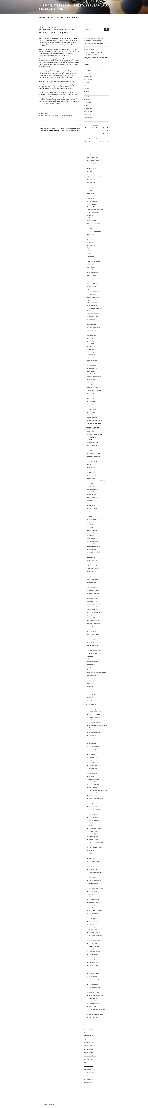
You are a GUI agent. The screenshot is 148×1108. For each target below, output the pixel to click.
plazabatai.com (91, 500)
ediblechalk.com (91, 686)
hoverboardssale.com (92, 185)
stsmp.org (89, 190)
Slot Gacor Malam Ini (89, 1069)
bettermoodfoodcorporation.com (95, 176)
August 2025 (87, 85)
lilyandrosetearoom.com (95, 844)
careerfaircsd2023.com (93, 409)
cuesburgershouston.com (95, 722)
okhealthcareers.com (92, 154)
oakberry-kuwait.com (92, 579)
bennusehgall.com (91, 491)
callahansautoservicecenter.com (95, 552)
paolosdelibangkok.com (93, 639)
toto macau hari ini (89, 1072)
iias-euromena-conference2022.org (96, 481)
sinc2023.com (90, 439)
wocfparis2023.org (91, 437)
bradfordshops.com (92, 360)
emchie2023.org (91, 459)
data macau (87, 1086)
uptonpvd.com (92, 864)
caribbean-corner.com (94, 929)
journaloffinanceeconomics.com (97, 1009)
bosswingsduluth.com (92, 617)
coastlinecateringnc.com (95, 720)
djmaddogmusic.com (94, 899)
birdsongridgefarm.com (94, 954)
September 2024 (88, 117)
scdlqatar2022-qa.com (92, 442)
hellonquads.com (91, 505)
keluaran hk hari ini (72, 17)
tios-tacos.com (92, 812)
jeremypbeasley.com (92, 294)
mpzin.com (89, 250)
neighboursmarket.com (94, 968)
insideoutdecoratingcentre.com (95, 313)
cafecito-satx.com (93, 814)
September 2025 (88, 82)
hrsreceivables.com (92, 278)
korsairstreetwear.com (94, 779)
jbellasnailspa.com (91, 626)
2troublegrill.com (93, 866)
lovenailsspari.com (91, 576)
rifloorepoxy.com (93, 858)
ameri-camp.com (91, 275)
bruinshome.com (93, 831)
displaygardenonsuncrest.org (94, 675)
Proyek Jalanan (60, 17)
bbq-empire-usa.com (92, 678)
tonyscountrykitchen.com (93, 623)
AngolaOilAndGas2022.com (94, 387)
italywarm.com (92, 1006)
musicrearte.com (91, 664)
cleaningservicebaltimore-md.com (97, 711)
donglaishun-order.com (92, 598)
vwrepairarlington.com (94, 709)
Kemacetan (51, 17)
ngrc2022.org (90, 346)
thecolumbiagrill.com (92, 445)
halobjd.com (90, 215)
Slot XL (85, 1062)
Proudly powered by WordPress (46, 1104)
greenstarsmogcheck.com (93, 546)
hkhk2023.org (90, 395)
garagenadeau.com (92, 305)
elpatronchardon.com (92, 596)
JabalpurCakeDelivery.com (93, 212)
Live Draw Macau (88, 1045)
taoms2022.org (91, 478)
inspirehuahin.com (91, 289)
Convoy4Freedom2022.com (94, 390)
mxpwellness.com (93, 883)
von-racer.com (90, 563)
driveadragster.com (93, 738)
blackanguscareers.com (95, 970)
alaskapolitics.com (91, 187)
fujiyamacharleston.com (93, 593)
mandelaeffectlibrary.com (93, 196)
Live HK (86, 1032)
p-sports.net (92, 776)
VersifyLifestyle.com (92, 228)
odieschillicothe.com (92, 538)
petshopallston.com (93, 781)
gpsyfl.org (89, 700)
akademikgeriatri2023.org (93, 453)
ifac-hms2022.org (91, 475)
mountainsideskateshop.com (96, 940)
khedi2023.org (90, 450)
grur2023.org (90, 393)
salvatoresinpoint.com (92, 316)
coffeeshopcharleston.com (93, 565)
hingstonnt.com (91, 179)
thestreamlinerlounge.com (95, 979)
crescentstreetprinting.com (95, 732)
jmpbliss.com (90, 264)
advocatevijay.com (91, 365)
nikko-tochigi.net (93, 927)
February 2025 (87, 102)
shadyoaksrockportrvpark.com (94, 522)
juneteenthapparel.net (94, 1003)
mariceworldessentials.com (94, 604)
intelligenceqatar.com (92, 217)
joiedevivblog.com (93, 957)
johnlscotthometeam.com (93, 322)
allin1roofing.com (93, 905)
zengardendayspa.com (94, 823)
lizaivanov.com (92, 743)
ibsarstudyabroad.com (92, 489)
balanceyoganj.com (92, 201)
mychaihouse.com (91, 628)
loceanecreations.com (94, 951)
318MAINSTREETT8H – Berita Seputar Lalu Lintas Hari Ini (73, 7)
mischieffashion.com (92, 330)
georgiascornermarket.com (94, 554)
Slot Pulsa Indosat (88, 1035)
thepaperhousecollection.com (96, 888)
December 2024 (88, 108)
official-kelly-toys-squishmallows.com (96, 672)
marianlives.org (91, 165)
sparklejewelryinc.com (94, 825)
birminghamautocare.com (93, 620)
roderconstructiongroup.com (94, 497)
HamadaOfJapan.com (92, 226)
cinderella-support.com (92, 283)
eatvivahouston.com (94, 757)
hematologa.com (93, 740)
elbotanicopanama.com (93, 519)
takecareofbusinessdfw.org (93, 223)
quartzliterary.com (91, 582)
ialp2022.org (90, 470)
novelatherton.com (93, 984)
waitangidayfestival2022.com (94, 420)
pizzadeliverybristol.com (93, 544)
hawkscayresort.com (92, 502)
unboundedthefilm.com (93, 160)
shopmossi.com (92, 877)
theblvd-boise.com (91, 338)
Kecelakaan (42, 17)
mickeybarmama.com (92, 648)
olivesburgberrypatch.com (95, 847)
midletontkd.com (93, 918)
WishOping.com (91, 239)
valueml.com (90, 259)
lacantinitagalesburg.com (93, 541)
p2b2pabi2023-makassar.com (94, 434)
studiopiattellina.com (92, 587)
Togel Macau (87, 1039)
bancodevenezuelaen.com (93, 174)
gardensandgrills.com (94, 921)
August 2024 (87, 120)
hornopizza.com (93, 735)
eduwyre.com (90, 332)
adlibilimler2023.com (92, 368)
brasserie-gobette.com (92, 661)
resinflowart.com (93, 773)
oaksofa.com (90, 691)
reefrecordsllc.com (93, 801)
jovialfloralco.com (91, 319)
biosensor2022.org (91, 467)
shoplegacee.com (91, 242)
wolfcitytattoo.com (93, 836)
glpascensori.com (93, 855)
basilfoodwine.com (93, 924)
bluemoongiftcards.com (94, 932)
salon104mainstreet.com (93, 568)
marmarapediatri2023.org (93, 456)
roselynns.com (90, 198)
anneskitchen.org (93, 795)
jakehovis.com (90, 615)
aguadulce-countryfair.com (93, 612)
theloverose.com (93, 768)
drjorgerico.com (91, 267)
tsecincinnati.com (91, 494)
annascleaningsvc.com (94, 834)
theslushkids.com (93, 850)
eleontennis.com (91, 354)
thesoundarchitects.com (95, 902)
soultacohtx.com (91, 694)
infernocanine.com (93, 886)
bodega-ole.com (93, 976)
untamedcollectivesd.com (95, 880)
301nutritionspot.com (94, 946)
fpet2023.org (90, 341)
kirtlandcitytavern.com (94, 943)
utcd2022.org (90, 464)
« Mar (88, 146)
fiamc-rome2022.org (92, 601)
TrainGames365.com (92, 206)
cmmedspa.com (93, 916)
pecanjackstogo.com (94, 820)
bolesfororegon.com (94, 973)
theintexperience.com (92, 157)
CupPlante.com (91, 248)
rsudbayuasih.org (93, 998)
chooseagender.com (92, 182)
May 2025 (86, 94)
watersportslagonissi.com (93, 327)
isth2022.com (90, 431)
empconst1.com (91, 280)
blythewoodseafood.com (93, 637)
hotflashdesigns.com (92, 302)
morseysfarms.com (92, 667)
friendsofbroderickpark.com (94, 585)
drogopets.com (91, 683)
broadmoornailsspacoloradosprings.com (98, 790)
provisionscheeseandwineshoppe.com (96, 448)
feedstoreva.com (91, 680)
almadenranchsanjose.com (93, 363)
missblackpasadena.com (95, 792)
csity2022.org (90, 486)
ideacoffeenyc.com (92, 535)
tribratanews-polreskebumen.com (97, 995)
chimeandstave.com (94, 762)
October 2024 (87, 114)
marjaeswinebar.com (92, 530)
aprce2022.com (91, 379)
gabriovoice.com (93, 771)
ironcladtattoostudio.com (95, 828)
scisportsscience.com (94, 1017)
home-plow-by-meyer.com (95, 749)
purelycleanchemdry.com (93, 237)
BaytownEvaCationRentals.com (95, 209)
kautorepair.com (91, 527)
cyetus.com (90, 357)
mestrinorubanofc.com (94, 981)
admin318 (55, 27)
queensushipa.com (91, 269)
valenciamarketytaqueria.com (96, 798)
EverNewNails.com (92, 311)
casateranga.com (93, 869)
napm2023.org (90, 398)
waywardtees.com (91, 168)
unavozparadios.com (92, 513)
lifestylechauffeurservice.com (94, 308)
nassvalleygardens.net (94, 987)
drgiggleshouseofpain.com (93, 300)
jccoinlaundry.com (91, 524)
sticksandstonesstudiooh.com (96, 872)
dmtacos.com (92, 729)
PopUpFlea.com (91, 256)
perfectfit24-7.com (92, 557)
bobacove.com (90, 642)
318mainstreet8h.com (92, 574)
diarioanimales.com (92, 508)
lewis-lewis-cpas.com (92, 352)
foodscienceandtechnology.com (96, 1014)
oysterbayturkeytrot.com (95, 839)
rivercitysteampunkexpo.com (96, 935)
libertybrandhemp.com (94, 962)
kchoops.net (92, 938)
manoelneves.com (91, 193)
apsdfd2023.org (91, 401)
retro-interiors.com (91, 335)
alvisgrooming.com (91, 631)
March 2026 (87, 68)
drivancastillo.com (93, 913)
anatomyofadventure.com (95, 910)
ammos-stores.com (93, 948)
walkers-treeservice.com (95, 875)
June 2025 (86, 91)
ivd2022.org (90, 483)
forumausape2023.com (93, 404)
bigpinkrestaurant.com (92, 286)
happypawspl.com (91, 549)
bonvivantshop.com (92, 245)
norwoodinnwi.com (93, 965)
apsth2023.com (91, 412)
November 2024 (88, 111)
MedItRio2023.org (91, 415)
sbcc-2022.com (91, 384)
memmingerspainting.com (93, 291)
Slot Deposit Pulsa (88, 1082)
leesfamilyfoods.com (92, 349)
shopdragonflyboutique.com (94, 653)
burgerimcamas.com (94, 1022)
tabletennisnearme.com (93, 689)
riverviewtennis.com (92, 669)
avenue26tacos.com (94, 784)
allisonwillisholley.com (94, 891)
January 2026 (87, 73)
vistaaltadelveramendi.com (95, 717)
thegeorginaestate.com (93, 634)
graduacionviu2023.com (95, 817)
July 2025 (86, 88)
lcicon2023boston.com (93, 417)
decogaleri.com (91, 511)
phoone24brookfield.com (93, 645)
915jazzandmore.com (92, 609)
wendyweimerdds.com (92, 272)
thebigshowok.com (93, 760)
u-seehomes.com (91, 324)
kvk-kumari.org (92, 1011)
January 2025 (87, 105)
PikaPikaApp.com (91, 220)
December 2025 (88, 76)
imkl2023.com (90, 406)
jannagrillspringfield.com (93, 590)
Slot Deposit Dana (88, 1052)
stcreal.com (90, 253)
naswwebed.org (91, 371)
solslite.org (91, 894)
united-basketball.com (94, 809)
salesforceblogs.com (92, 204)
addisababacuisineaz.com (95, 1020)
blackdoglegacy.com (94, 754)
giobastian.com (92, 853)
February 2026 (87, 70)
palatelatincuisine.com (94, 751)
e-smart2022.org (91, 343)
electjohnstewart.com (94, 990)
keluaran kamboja (88, 1042)
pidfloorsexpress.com (92, 171)
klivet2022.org (90, 472)
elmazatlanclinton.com (92, 533)
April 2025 (86, 97)
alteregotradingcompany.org (94, 376)
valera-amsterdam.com (94, 959)
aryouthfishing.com (93, 806)
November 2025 (88, 79)
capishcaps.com (91, 697)
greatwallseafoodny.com (95, 765)
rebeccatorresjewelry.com (93, 261)
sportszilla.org (90, 656)
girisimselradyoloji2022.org (93, 461)
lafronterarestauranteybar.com (96, 842)
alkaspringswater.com (92, 571)
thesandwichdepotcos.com (93, 297)
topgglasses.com (93, 787)
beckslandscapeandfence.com (96, 714)
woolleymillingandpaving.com (96, 861)
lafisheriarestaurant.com (93, 606)
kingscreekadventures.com (94, 231)
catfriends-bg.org (91, 163)
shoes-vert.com (91, 516)
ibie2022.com (90, 382)
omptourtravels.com (94, 992)
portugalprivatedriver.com (93, 560)
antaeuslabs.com (91, 234)
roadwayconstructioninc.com (94, 650)
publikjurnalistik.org (93, 1001)
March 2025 (87, 99)
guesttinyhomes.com (94, 746)
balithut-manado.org (92, 373)
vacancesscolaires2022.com (94, 423)
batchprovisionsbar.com (93, 658)
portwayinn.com (93, 897)
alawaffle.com (92, 803)
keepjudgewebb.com (94, 907)
